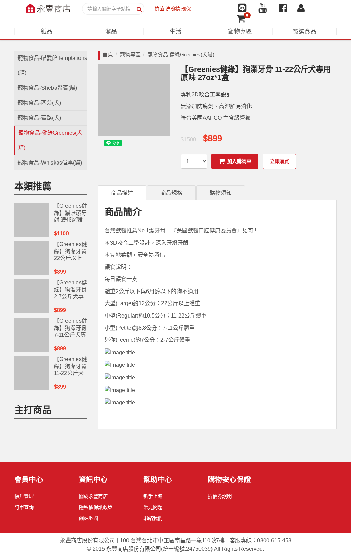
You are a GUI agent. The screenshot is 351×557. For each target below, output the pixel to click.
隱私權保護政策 (95, 507)
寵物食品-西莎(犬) (39, 103)
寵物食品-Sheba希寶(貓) (47, 88)
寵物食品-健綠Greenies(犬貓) (50, 140)
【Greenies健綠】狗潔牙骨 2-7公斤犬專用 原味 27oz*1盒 (70, 297)
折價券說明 (220, 496)
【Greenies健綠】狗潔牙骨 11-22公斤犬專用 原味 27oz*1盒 (70, 373)
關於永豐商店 (93, 496)
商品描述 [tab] (122, 193)
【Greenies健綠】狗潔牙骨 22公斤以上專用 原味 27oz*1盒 (70, 258)
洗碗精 (173, 8)
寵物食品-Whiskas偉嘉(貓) (49, 163)
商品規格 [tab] (171, 193)
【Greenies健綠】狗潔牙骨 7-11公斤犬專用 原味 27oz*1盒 (70, 335)
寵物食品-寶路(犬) (39, 118)
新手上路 (152, 496)
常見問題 (152, 507)
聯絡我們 (152, 518)
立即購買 (279, 161)
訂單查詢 (24, 507)
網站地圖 (88, 518)
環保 (186, 8)
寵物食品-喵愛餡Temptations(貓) (52, 65)
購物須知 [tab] (221, 193)
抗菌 (159, 8)
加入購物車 (239, 161)
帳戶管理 (24, 496)
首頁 (107, 54)
